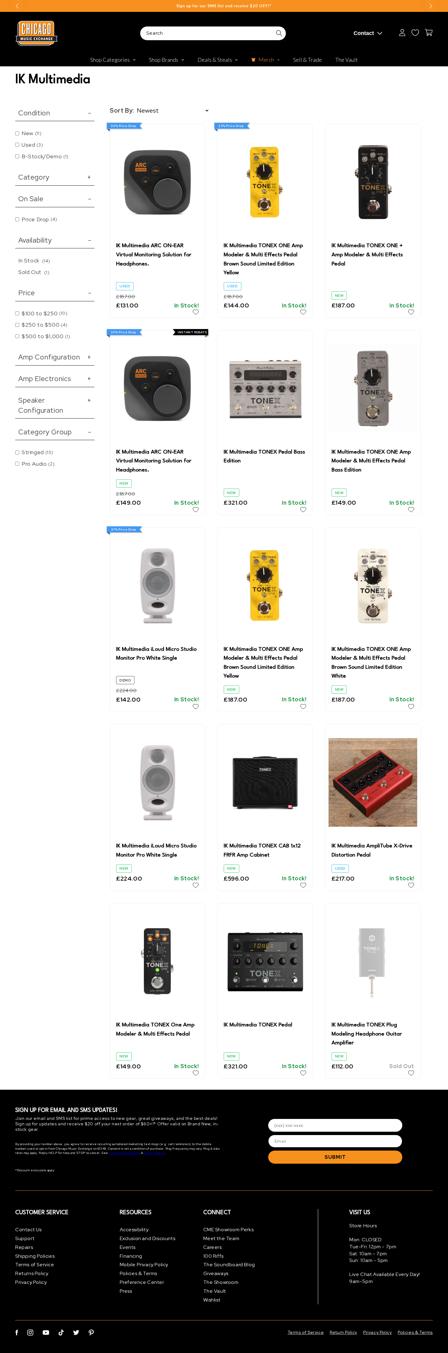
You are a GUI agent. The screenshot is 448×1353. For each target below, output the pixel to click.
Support (24, 1238)
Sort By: (122, 110)
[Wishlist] (415, 32)
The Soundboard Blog (229, 1264)
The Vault (214, 1291)
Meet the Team (221, 1238)
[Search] (279, 33)
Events (128, 1247)
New (31, 133)
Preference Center (142, 1282)
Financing (131, 1256)
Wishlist (212, 1300)
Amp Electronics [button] (54, 378)
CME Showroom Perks (228, 1229)
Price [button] (54, 292)
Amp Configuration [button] (54, 357)
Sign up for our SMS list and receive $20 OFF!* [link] (224, 5)
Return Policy (343, 1332)
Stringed (37, 452)
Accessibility (134, 1229)
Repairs (24, 1247)
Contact (364, 33)
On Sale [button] (54, 198)
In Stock (34, 260)
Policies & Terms (139, 1273)
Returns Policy (31, 1273)
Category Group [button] (54, 431)
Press (126, 1291)
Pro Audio (38, 463)
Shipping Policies (35, 1256)
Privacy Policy (154, 1153)
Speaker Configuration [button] (54, 405)
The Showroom (221, 1282)
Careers (212, 1247)
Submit (335, 1157)
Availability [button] (54, 240)
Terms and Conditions (124, 1153)
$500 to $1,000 (46, 336)
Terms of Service (34, 1264)
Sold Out (33, 271)
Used (32, 144)
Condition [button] (54, 112)
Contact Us (28, 1229)
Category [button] (54, 177)
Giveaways (216, 1273)
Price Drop (39, 219)
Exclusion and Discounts (148, 1238)
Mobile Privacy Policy (144, 1264)
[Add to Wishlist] (195, 312)
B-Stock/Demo (45, 156)
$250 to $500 (45, 324)
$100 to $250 (45, 313)
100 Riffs (213, 1256)
